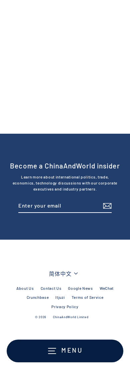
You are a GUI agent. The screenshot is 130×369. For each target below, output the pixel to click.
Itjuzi (60, 297)
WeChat (107, 288)
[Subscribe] (106, 206)
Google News (80, 288)
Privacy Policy (65, 306)
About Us (25, 288)
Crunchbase (38, 297)
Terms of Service (88, 297)
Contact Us (51, 288)
